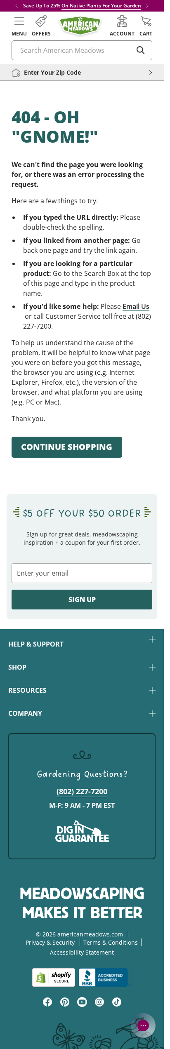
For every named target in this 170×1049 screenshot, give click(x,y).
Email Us (136, 306)
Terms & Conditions (110, 942)
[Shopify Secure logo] (53, 977)
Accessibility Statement (82, 952)
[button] (19, 26)
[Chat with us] (143, 1025)
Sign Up (82, 599)
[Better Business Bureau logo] (105, 977)
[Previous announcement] (16, 6)
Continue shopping (66, 446)
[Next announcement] (147, 6)
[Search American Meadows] (141, 50)
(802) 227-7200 (82, 791)
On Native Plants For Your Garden (101, 5)
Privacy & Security (50, 942)
